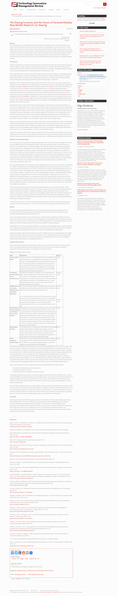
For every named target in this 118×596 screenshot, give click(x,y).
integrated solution (22, 570)
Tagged (22, 558)
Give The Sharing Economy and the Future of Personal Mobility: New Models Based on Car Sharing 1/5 (11, 565)
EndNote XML (32, 558)
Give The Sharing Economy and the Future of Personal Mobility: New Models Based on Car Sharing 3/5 (14, 565)
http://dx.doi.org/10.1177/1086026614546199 (21, 471)
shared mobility (40, 570)
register (18, 578)
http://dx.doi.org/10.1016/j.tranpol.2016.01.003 (21, 511)
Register (104, 8)
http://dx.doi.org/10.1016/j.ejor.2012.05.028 (21, 426)
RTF (18, 558)
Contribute (51, 9)
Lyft (15, 92)
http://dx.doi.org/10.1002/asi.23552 (19, 485)
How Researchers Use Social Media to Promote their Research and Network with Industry (92, 56)
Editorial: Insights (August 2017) (88, 31)
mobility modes (31, 570)
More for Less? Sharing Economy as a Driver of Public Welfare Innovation (89, 164)
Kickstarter (26, 96)
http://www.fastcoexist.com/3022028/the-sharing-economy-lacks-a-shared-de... (30, 456)
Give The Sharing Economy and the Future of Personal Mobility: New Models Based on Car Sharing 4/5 (16, 565)
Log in (98, 8)
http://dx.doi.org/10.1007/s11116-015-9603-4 (21, 492)
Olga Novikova (15, 29)
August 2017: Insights (16, 14)
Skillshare (54, 100)
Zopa (63, 94)
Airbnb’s (53, 90)
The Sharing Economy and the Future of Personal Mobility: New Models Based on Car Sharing (41, 24)
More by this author (82, 129)
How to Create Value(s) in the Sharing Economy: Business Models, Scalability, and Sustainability (90, 142)
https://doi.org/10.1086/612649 (18, 442)
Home (15, 9)
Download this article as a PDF (19, 31)
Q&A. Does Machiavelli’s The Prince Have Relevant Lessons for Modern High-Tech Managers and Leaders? (90, 62)
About (58, 9)
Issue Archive (42, 9)
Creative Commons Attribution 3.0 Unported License (49, 592)
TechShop (24, 86)
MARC (26, 558)
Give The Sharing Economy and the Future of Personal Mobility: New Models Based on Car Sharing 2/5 (13, 565)
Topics (21, 9)
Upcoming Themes (31, 9)
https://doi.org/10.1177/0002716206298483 (21, 437)
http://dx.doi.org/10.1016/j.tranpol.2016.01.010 (21, 546)
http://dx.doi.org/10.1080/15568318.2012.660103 (22, 530)
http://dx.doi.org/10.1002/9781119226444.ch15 (21, 478)
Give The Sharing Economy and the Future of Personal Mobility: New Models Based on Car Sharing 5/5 (17, 565)
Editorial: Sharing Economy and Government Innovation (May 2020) (89, 184)
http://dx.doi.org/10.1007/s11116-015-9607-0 (21, 518)
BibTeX (14, 558)
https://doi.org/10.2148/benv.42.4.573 (19, 504)
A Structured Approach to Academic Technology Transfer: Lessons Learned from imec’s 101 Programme (92, 36)
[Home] (29, 5)
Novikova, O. (80, 75)
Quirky (51, 86)
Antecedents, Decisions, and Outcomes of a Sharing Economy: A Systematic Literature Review (91, 191)
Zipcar (38, 90)
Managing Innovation (20, 574)
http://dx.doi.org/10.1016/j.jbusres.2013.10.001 (22, 449)
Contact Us (66, 9)
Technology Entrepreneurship (36, 574)
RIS (38, 558)
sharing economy (49, 570)
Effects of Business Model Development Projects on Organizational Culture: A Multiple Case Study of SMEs (92, 43)
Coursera (32, 100)
